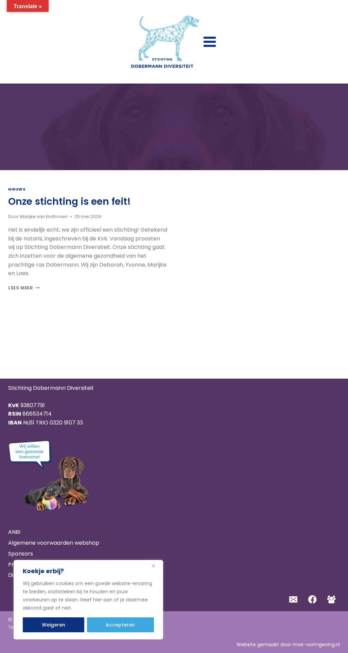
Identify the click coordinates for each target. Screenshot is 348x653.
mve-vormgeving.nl (316, 644)
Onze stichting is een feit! (69, 201)
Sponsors (20, 554)
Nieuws (16, 189)
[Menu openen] (210, 42)
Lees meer (24, 288)
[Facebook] (312, 599)
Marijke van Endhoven (44, 216)
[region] (88, 599)
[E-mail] (293, 599)
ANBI (14, 532)
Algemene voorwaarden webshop (53, 543)
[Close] (156, 566)
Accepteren (120, 624)
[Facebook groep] (331, 599)
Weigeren (53, 624)
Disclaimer (22, 575)
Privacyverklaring (31, 564)
